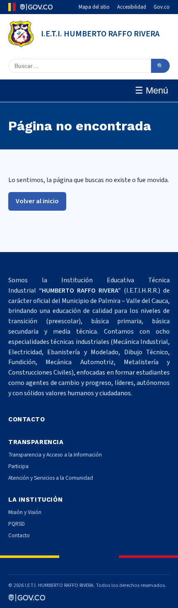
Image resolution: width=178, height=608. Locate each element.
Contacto (19, 535)
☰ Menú (151, 90)
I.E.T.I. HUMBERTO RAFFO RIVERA (100, 34)
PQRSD (16, 524)
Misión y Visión (24, 512)
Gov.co (162, 7)
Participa (18, 466)
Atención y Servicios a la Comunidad (50, 478)
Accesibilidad (131, 7)
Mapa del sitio (94, 7)
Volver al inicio (37, 201)
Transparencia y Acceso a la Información (55, 455)
